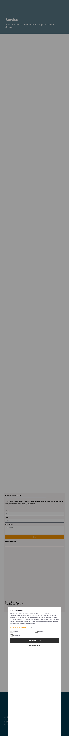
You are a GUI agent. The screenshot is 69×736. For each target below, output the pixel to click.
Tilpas (31, 627)
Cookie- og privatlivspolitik (19, 627)
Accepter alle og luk (34, 640)
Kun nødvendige (34, 645)
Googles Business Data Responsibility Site (43, 621)
